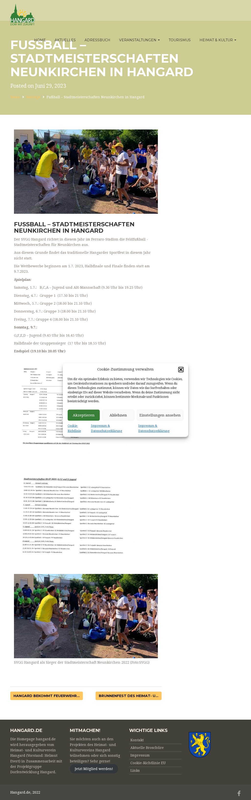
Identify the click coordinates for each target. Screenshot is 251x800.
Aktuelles (65, 40)
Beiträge (33, 97)
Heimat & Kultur (217, 40)
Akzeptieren (84, 415)
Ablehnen (118, 415)
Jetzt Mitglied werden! (94, 769)
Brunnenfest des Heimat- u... (128, 696)
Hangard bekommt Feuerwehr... (46, 696)
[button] (180, 369)
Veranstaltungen (138, 40)
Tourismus (180, 40)
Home (40, 40)
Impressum (140, 755)
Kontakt (137, 740)
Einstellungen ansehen (160, 415)
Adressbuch (97, 40)
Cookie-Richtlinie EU (148, 763)
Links (135, 770)
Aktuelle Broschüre (147, 748)
